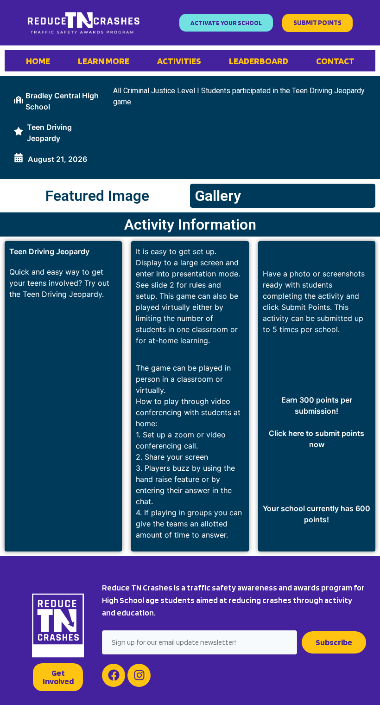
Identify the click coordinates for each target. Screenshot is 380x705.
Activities (179, 60)
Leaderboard (258, 60)
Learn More (103, 60)
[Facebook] (113, 675)
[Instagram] (139, 675)
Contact (335, 60)
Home (38, 60)
